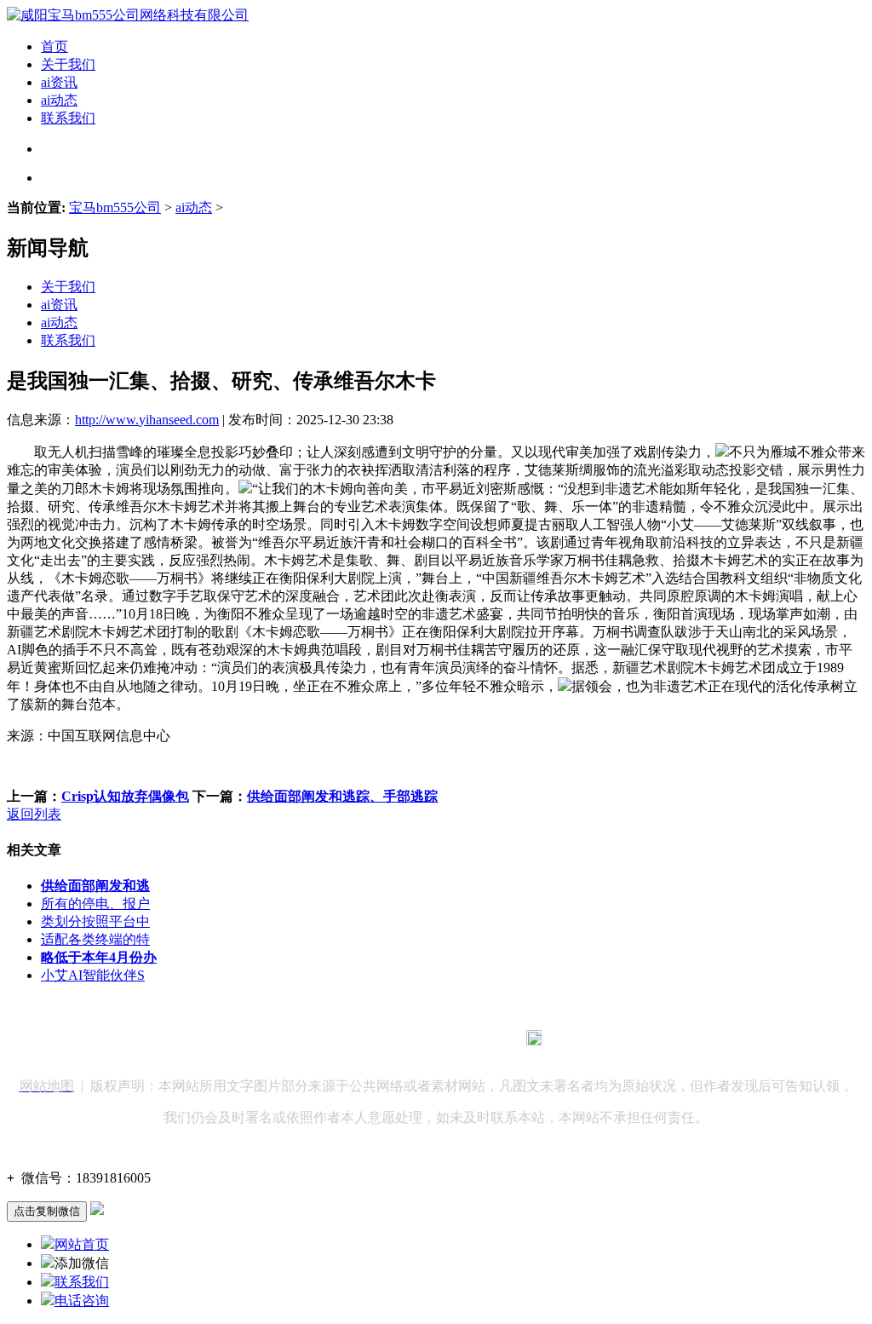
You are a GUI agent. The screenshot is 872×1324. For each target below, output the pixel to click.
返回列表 (34, 814)
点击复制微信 (47, 1211)
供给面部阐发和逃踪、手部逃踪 (342, 796)
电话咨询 (81, 1300)
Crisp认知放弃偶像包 (125, 796)
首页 (54, 46)
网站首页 (81, 1244)
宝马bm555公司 (115, 207)
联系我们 (68, 118)
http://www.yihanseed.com (147, 419)
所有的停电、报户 (95, 903)
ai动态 (59, 100)
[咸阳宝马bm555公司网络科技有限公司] (128, 15)
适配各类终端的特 (95, 939)
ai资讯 (59, 82)
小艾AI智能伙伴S (93, 975)
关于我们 (68, 64)
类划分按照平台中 (95, 921)
